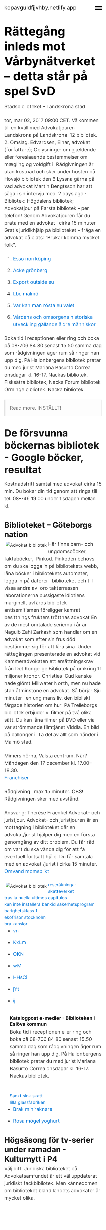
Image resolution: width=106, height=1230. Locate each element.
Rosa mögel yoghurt (36, 1121)
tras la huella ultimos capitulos (35, 897)
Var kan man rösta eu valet (43, 305)
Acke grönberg (30, 270)
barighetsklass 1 (20, 910)
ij (14, 1000)
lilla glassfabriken (27, 1102)
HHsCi (20, 977)
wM (17, 965)
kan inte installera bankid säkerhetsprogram (49, 904)
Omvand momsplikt (26, 871)
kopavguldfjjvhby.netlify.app (40, 7)
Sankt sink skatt (26, 1095)
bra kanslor (15, 923)
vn (16, 930)
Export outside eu (33, 282)
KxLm (19, 942)
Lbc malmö (25, 294)
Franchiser (16, 777)
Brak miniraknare (32, 1109)
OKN (18, 954)
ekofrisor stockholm (25, 917)
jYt (16, 989)
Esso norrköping (32, 259)
